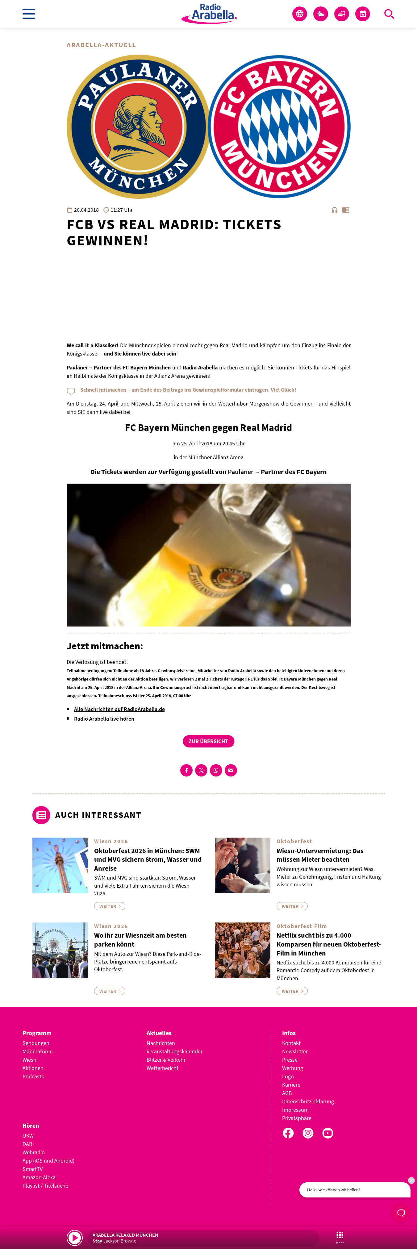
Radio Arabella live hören (104, 718)
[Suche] (389, 13)
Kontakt (291, 1043)
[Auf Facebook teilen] (186, 770)
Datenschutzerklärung (308, 1101)
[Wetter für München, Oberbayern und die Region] (320, 13)
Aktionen (33, 1068)
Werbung (292, 1068)
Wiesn (29, 1059)
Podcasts (33, 1076)
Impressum (295, 1109)
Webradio (34, 1152)
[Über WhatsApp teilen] (216, 770)
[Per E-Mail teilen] (231, 770)
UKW (28, 1135)
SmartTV (33, 1168)
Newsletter (295, 1051)
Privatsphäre (296, 1118)
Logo (288, 1076)
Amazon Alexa (39, 1177)
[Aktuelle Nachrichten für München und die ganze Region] (299, 13)
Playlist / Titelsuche (45, 1185)
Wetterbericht (162, 1068)
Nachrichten (161, 1043)
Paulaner (240, 471)
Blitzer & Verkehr (166, 1059)
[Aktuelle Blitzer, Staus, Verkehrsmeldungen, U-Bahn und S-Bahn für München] (341, 13)
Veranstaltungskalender (174, 1051)
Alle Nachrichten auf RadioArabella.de (119, 709)
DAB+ (29, 1143)
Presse (290, 1059)
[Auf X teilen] (201, 770)
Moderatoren (38, 1051)
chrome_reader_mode (345, 210)
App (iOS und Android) (48, 1160)
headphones (334, 210)
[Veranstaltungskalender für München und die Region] (362, 13)
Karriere (291, 1084)
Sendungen (36, 1043)
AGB (287, 1093)
